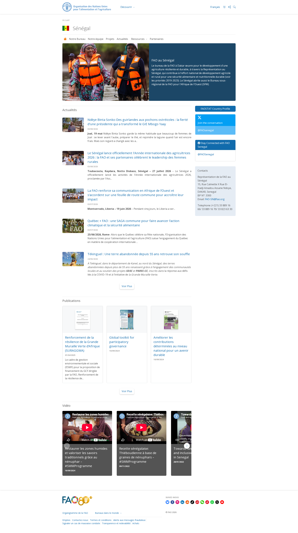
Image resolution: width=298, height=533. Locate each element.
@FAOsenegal (206, 130)
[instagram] (177, 502)
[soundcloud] (187, 502)
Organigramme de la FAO (75, 512)
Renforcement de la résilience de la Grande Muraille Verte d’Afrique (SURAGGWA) (82, 344)
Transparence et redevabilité (116, 523)
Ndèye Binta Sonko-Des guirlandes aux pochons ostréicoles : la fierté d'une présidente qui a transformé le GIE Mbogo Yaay (138, 122)
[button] (187, 445)
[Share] (228, 7)
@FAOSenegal (206, 154)
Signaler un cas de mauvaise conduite (81, 523)
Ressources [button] (138, 39)
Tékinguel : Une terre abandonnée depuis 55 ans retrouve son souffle (139, 254)
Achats (135, 523)
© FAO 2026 (171, 512)
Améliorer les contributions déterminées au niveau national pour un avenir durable (171, 346)
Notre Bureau (77, 39)
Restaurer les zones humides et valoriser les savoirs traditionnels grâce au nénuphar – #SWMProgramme (86, 457)
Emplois (66, 520)
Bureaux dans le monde (107, 512)
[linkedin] (182, 502)
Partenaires (156, 39)
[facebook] (172, 502)
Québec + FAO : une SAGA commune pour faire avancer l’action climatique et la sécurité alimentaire (133, 223)
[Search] (233, 7)
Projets (110, 39)
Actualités (123, 39)
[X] (217, 502)
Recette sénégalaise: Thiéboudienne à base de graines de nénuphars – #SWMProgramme (137, 455)
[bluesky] (167, 502)
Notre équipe (95, 39)
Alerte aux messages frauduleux (129, 520)
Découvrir (126, 7)
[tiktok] (192, 502)
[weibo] (207, 502)
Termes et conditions (100, 520)
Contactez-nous (80, 520)
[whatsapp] (212, 502)
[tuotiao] (197, 502)
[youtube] (222, 502)
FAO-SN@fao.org (215, 199)
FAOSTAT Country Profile (215, 108)
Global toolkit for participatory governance (121, 341)
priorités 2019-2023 (166, 80)
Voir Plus (127, 286)
